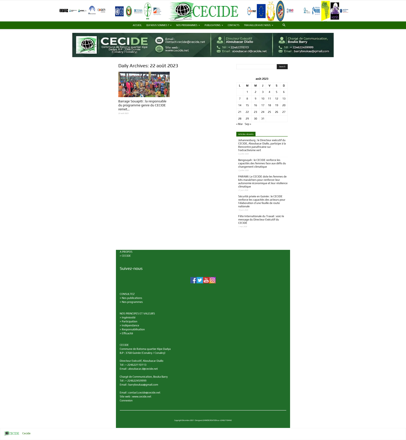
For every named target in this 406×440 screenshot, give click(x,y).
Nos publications (132, 298)
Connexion (126, 400)
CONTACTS (233, 25)
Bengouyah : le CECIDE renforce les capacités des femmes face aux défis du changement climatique (262, 163)
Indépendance (130, 325)
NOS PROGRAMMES (186, 25)
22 (247, 111)
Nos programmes (132, 301)
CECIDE (126, 255)
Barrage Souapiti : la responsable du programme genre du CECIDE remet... (142, 105)
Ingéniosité (128, 317)
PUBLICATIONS (213, 25)
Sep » (248, 124)
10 (262, 98)
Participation (129, 321)
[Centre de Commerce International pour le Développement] (203, 10)
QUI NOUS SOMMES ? (157, 25)
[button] (284, 25)
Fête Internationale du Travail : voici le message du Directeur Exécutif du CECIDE (261, 219)
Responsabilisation (133, 329)
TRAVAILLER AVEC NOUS (257, 25)
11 (269, 98)
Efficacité (127, 333)
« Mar (239, 124)
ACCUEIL (137, 25)
